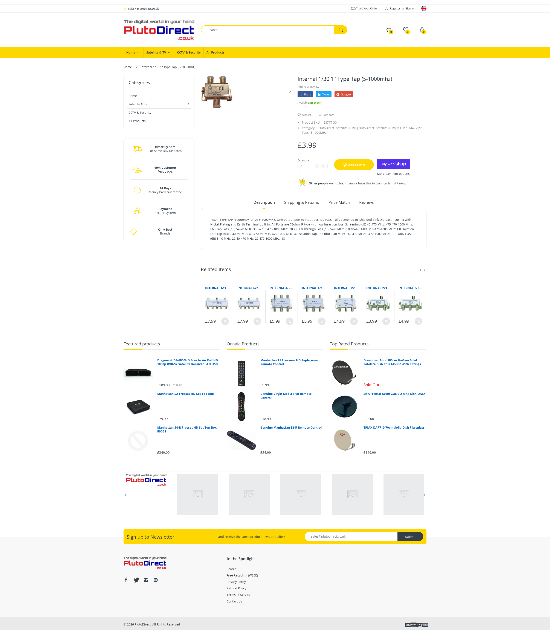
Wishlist (306, 115)
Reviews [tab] (366, 202)
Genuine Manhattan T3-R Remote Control (291, 427)
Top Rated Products (349, 344)
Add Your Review (308, 87)
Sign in (410, 8)
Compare (328, 115)
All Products (137, 121)
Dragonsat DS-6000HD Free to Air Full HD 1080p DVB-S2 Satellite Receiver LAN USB (187, 362)
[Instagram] (145, 579)
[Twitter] (135, 579)
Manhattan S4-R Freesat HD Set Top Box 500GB (187, 429)
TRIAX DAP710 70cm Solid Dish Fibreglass (394, 427)
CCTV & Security (139, 112)
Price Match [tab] (339, 202)
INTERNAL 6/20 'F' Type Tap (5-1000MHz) (249, 288)
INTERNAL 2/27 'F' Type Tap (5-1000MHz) (410, 288)
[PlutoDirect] (159, 30)
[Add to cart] (225, 321)
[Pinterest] (155, 579)
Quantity (303, 160)
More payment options (393, 174)
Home (128, 67)
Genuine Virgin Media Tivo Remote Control (286, 396)
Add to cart (356, 165)
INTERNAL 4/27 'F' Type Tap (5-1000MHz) (281, 288)
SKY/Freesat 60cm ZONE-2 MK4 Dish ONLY (395, 394)
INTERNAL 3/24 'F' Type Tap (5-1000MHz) (346, 288)
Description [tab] (264, 202)
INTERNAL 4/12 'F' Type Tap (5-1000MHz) (313, 288)
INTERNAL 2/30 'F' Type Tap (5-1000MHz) (378, 288)
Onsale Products (243, 344)
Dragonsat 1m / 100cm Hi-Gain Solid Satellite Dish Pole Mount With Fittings (392, 362)
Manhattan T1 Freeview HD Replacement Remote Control (290, 362)
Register (395, 8)
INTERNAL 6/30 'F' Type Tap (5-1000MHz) (217, 288)
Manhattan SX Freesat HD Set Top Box (185, 394)
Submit (410, 537)
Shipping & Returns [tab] (301, 202)
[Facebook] (126, 579)
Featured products (142, 344)
